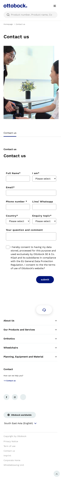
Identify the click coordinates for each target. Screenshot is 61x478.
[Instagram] (15, 397)
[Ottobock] (15, 6)
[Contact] (44, 309)
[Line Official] (23, 397)
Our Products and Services (19, 329)
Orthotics (9, 338)
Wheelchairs (11, 347)
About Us (9, 320)
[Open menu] (54, 6)
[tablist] (30, 134)
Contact (8, 369)
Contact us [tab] (10, 132)
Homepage (8, 24)
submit (45, 279)
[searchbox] (30, 15)
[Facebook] (6, 397)
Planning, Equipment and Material (23, 356)
